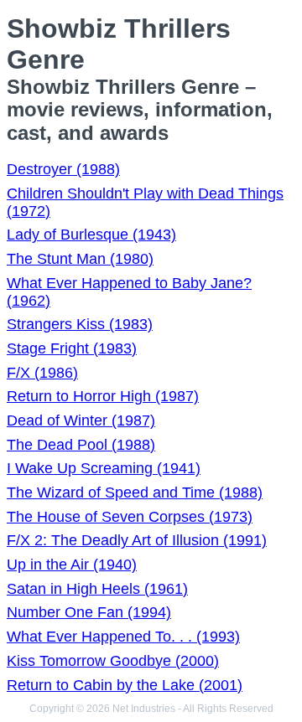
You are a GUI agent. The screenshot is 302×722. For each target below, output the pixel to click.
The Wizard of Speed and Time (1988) (135, 492)
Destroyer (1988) (63, 169)
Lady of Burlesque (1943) (91, 234)
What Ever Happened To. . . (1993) (123, 636)
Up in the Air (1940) (72, 564)
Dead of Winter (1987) (81, 420)
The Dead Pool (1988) (81, 444)
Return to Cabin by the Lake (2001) (124, 685)
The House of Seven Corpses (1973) (130, 516)
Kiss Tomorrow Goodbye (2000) (113, 660)
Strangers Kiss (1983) (80, 324)
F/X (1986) (42, 372)
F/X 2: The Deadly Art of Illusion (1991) (137, 540)
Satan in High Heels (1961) (97, 588)
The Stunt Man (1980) (80, 258)
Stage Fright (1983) (72, 348)
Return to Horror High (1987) (103, 396)
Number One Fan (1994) (89, 612)
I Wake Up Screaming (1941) (103, 468)
